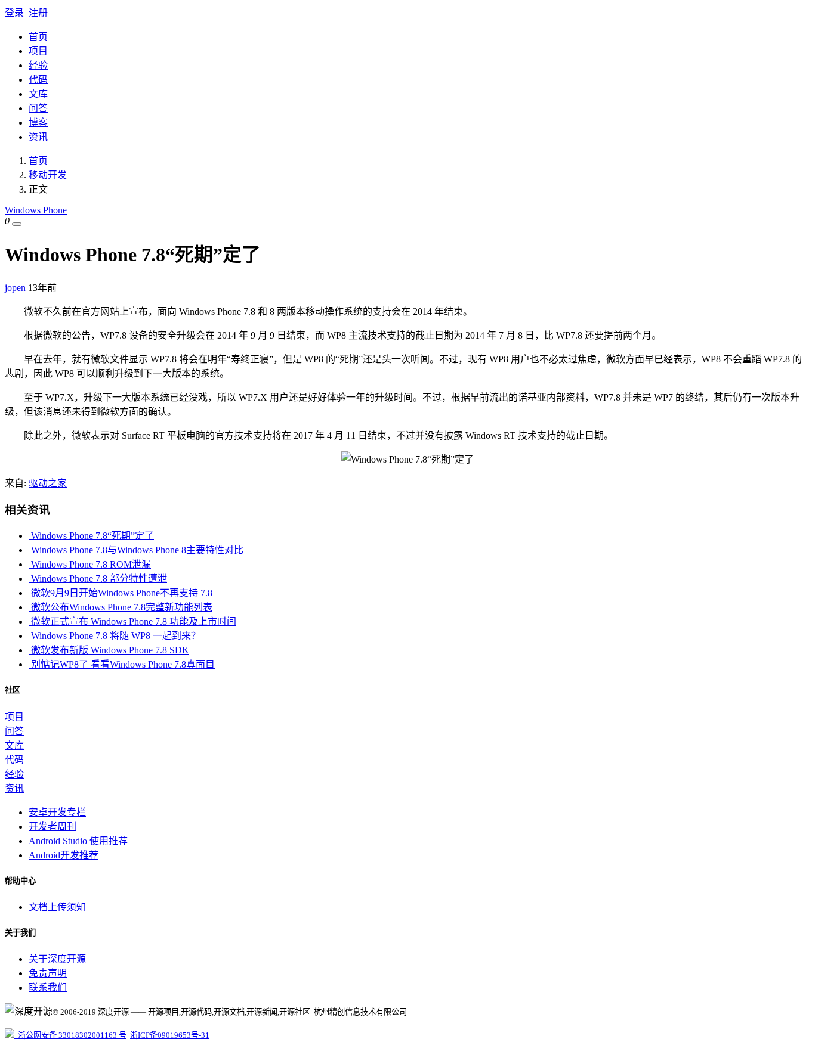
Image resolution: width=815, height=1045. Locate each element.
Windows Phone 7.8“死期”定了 (91, 536)
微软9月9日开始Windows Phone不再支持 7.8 (120, 593)
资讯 (38, 137)
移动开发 (48, 175)
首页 (38, 37)
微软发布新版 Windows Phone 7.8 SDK (109, 650)
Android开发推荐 (63, 855)
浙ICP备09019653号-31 (169, 1035)
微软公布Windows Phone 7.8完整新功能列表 (120, 607)
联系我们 (48, 987)
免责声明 (48, 973)
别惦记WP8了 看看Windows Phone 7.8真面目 (122, 664)
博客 (38, 122)
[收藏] (16, 224)
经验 (38, 65)
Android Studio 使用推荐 (78, 841)
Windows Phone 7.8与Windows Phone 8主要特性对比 (136, 550)
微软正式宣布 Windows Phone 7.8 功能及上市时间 (132, 621)
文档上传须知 (57, 907)
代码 (38, 80)
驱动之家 (48, 483)
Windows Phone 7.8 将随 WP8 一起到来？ (114, 636)
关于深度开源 (57, 959)
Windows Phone (36, 210)
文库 (38, 94)
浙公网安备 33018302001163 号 (70, 1035)
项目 (38, 51)
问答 (38, 108)
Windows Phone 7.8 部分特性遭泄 (98, 578)
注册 (38, 13)
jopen (15, 288)
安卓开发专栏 (57, 812)
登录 (14, 13)
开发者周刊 (52, 826)
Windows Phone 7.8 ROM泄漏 (90, 564)
